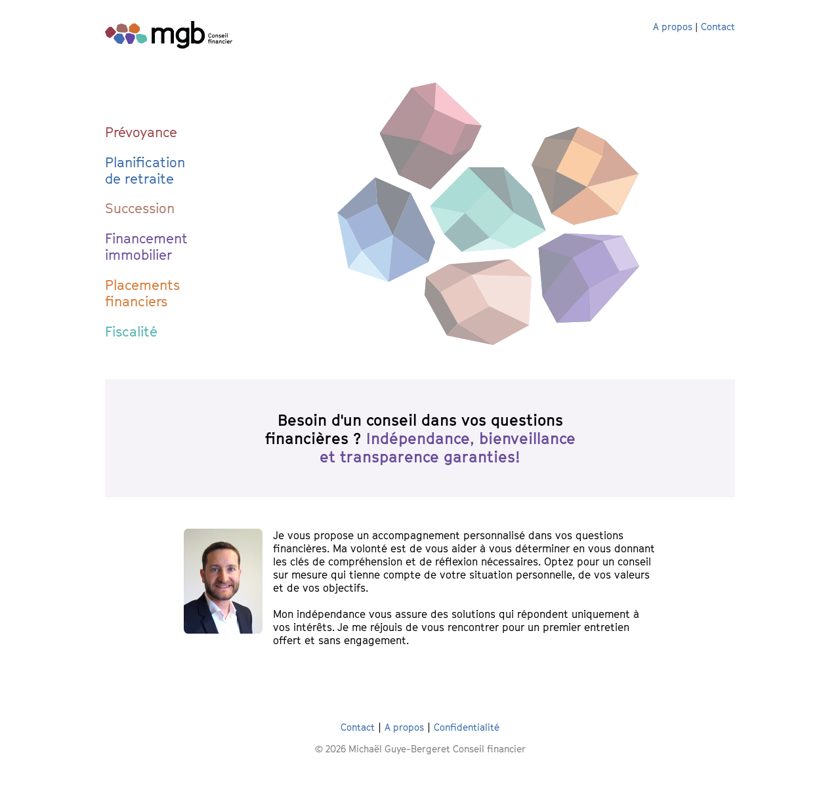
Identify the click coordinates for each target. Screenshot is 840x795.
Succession (140, 208)
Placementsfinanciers (142, 293)
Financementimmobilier (146, 246)
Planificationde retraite (145, 170)
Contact (718, 26)
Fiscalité (131, 331)
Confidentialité (466, 727)
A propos (672, 26)
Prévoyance (141, 132)
